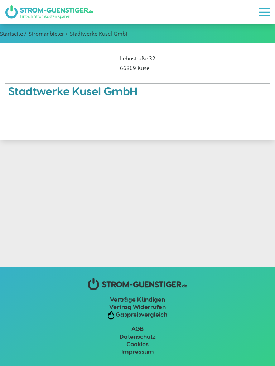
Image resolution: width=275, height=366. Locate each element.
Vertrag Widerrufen (137, 306)
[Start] (49, 12)
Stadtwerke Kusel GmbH (100, 33)
